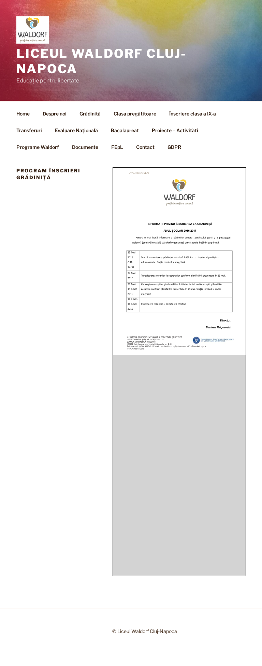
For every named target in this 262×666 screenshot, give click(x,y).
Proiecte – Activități (175, 130)
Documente (85, 147)
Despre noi (55, 114)
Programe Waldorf (37, 147)
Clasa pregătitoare (135, 114)
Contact (145, 147)
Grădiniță (90, 114)
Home (23, 114)
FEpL (117, 147)
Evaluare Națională (76, 130)
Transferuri (29, 130)
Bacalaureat (125, 130)
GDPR (174, 147)
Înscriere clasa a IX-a (192, 114)
